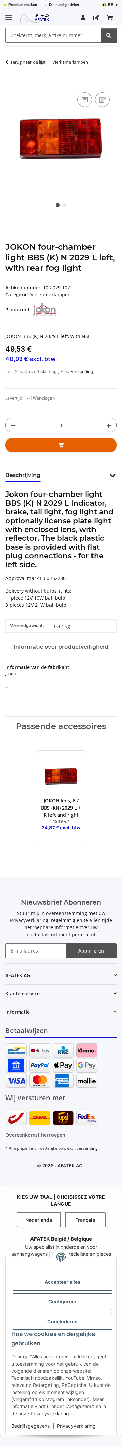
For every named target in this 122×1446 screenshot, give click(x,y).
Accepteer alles (62, 1282)
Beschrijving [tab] (22, 475)
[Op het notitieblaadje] (102, 99)
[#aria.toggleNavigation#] (8, 14)
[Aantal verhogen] (108, 425)
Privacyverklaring (49, 1413)
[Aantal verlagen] (13, 425)
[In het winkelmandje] (10, 83)
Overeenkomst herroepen (35, 1135)
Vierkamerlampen (50, 294)
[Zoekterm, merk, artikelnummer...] (109, 35)
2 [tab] (64, 205)
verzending (87, 1148)
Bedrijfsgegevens (30, 1426)
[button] (83, 17)
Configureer (62, 1301)
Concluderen (62, 1321)
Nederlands (38, 1220)
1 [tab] (58, 205)
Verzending (81, 371)
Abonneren (91, 950)
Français (85, 1220)
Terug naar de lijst (28, 62)
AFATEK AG (70, 1165)
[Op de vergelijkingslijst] (84, 99)
